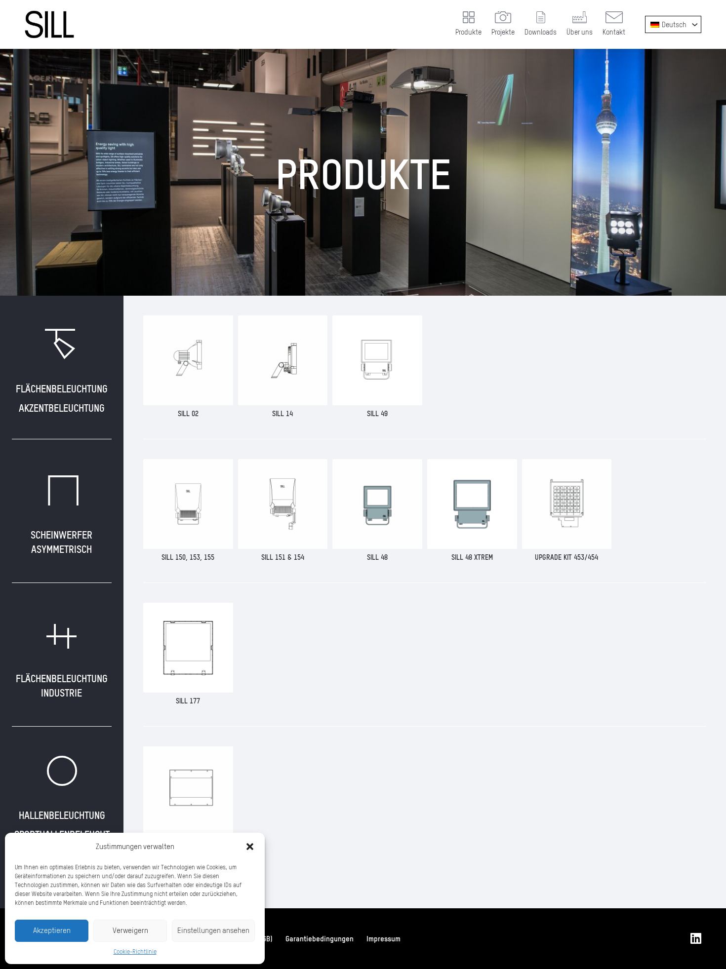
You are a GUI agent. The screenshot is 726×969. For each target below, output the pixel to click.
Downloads (540, 32)
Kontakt (614, 32)
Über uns (579, 32)
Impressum (383, 938)
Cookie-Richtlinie (135, 951)
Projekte (503, 32)
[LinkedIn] (695, 938)
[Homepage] (49, 24)
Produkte (468, 32)
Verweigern (130, 930)
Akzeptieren (52, 930)
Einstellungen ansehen (213, 930)
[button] (250, 847)
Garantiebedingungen (319, 938)
